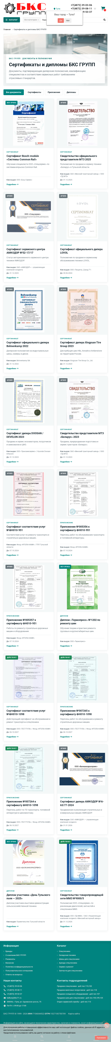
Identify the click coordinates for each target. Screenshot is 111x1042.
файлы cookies (77, 1027)
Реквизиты (10, 959)
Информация (11, 945)
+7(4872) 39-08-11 (81, 8)
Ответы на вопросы (13, 974)
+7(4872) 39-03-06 (81, 5)
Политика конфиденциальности (19, 967)
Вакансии (9, 963)
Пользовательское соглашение (19, 971)
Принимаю (101, 1038)
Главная (7, 29)
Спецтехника (64, 951)
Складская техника (67, 955)
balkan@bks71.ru (14, 998)
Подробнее (11, 184)
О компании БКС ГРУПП (15, 955)
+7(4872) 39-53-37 (14, 994)
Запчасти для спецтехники (70, 971)
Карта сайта (74, 1014)
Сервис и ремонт (66, 967)
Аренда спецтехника (68, 963)
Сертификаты (34, 92)
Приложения (54, 92)
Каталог (61, 945)
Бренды (8, 951)
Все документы (13, 92)
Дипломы (71, 92)
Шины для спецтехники (69, 959)
